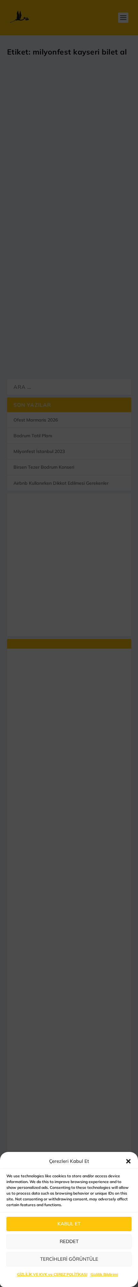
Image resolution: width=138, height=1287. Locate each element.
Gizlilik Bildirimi (104, 1274)
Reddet (69, 1241)
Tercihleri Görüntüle (69, 1259)
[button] (128, 1161)
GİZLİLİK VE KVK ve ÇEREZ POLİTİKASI (52, 1274)
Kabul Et (69, 1224)
